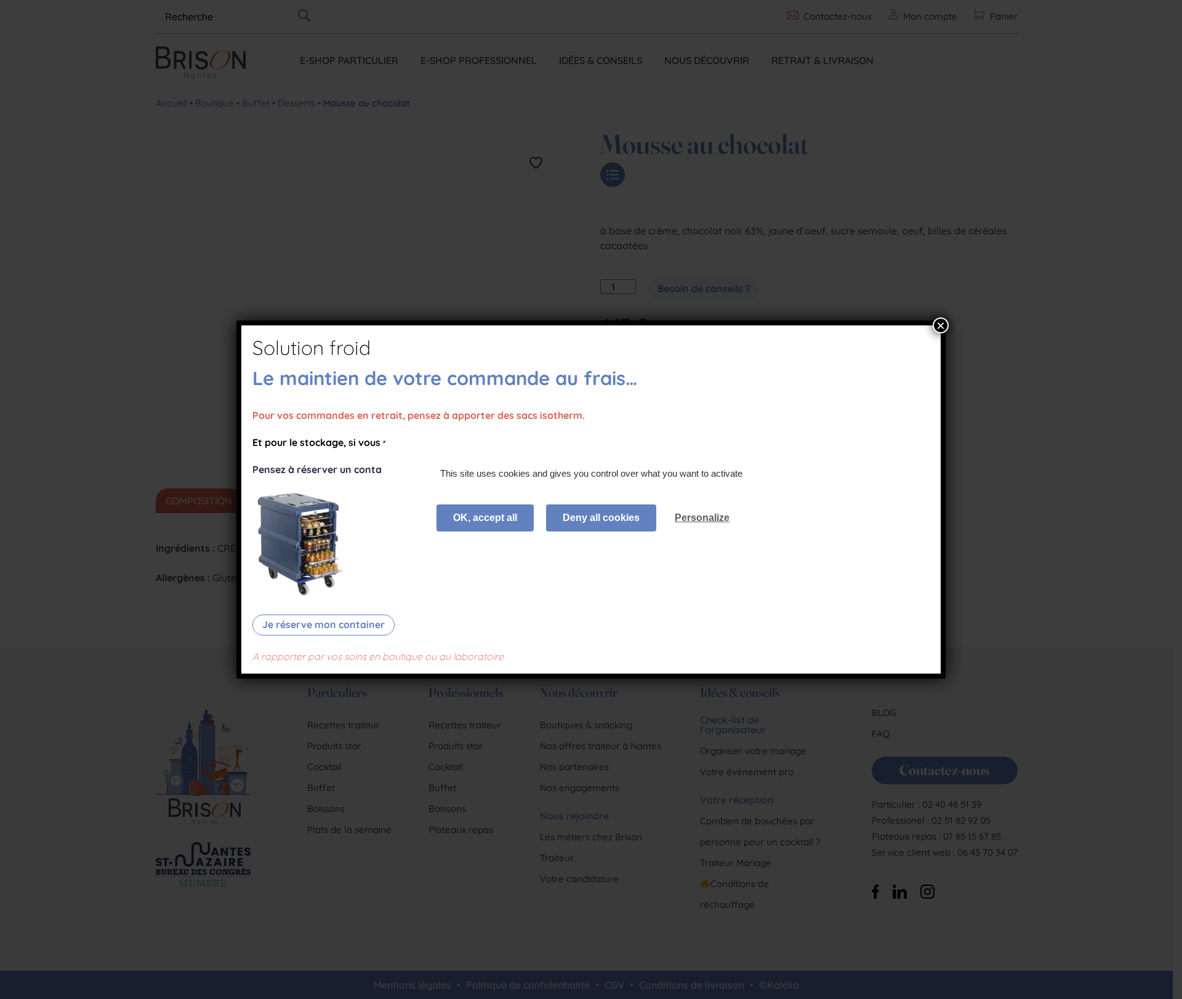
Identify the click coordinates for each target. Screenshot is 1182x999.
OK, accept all (485, 517)
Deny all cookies (601, 517)
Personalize (702, 517)
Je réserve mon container (323, 624)
